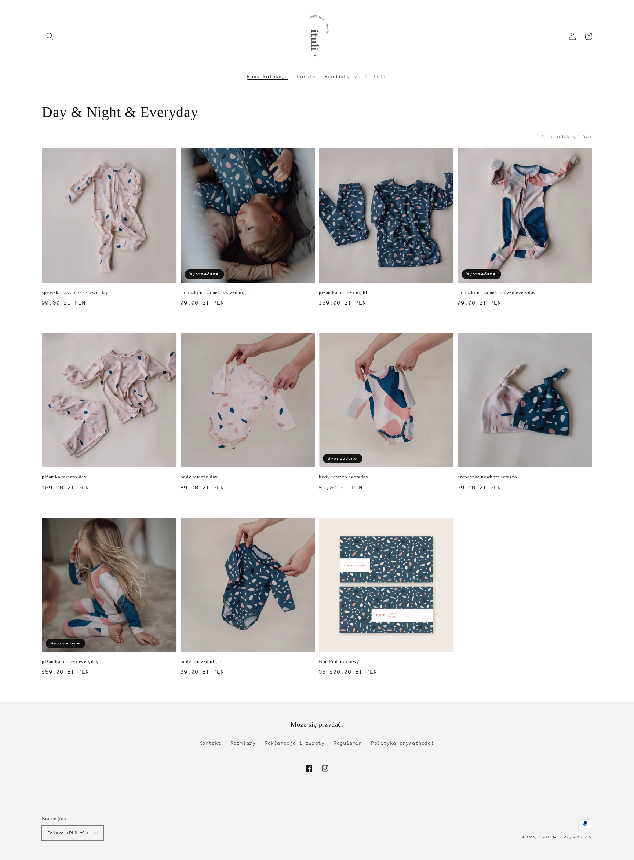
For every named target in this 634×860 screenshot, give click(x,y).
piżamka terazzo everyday (70, 661)
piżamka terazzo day (64, 476)
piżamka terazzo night (343, 292)
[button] (50, 36)
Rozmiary (243, 743)
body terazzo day (199, 476)
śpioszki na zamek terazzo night (216, 292)
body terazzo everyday (344, 476)
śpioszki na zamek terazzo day (75, 292)
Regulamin (348, 743)
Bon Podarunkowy (339, 661)
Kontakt (211, 743)
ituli (544, 837)
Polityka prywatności (402, 743)
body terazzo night (201, 661)
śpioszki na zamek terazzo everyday (497, 292)
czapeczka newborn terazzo (487, 476)
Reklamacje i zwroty (295, 743)
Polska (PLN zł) (68, 832)
